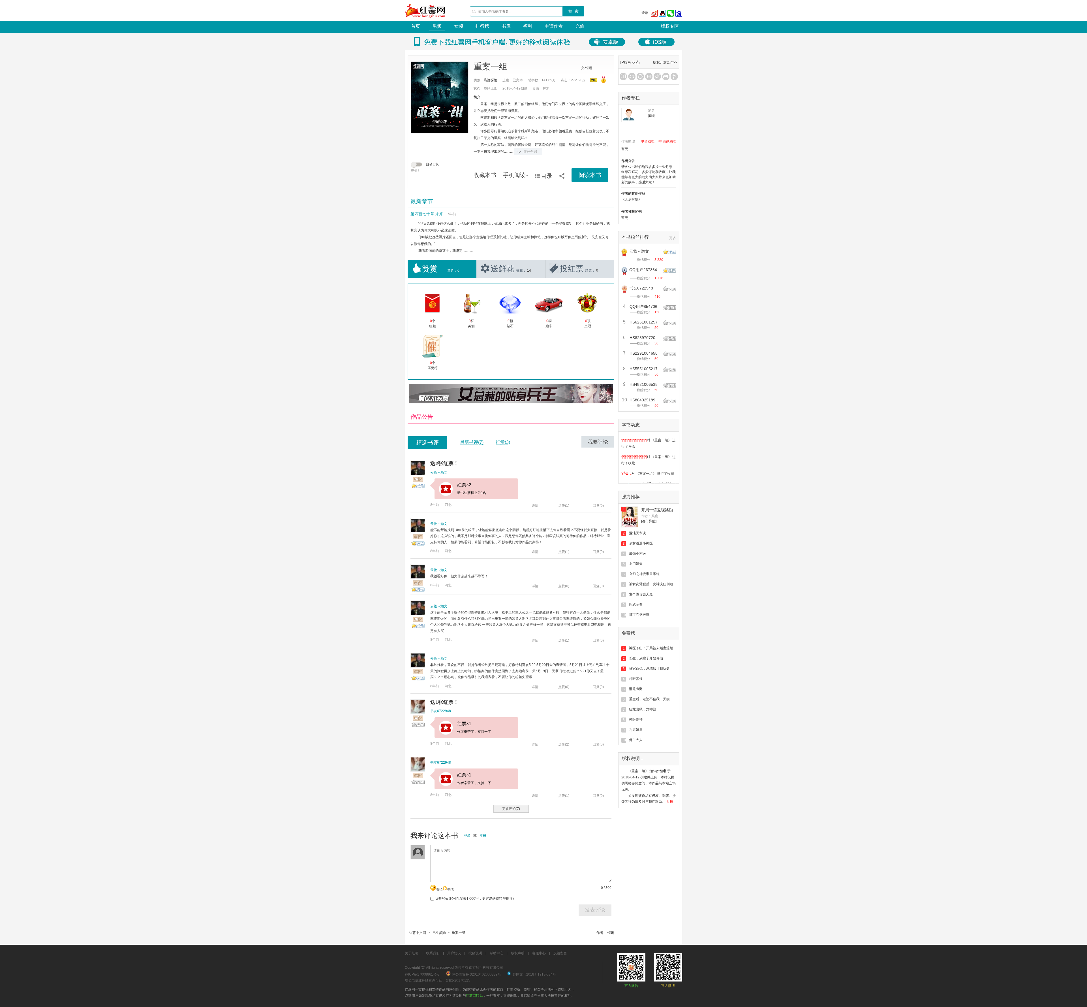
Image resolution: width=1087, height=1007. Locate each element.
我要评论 (598, 442)
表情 (439, 889)
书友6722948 (440, 711)
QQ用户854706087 (647, 306)
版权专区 (670, 26)
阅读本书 (590, 175)
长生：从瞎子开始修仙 (646, 658)
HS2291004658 (644, 353)
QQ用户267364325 (646, 269)
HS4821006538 (644, 384)
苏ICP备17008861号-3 (422, 974)
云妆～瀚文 (438, 472)
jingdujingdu (631, 469)
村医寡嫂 (636, 679)
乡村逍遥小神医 (641, 543)
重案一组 (458, 933)
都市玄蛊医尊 (639, 615)
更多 (672, 238)
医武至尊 (636, 604)
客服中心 (539, 953)
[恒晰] (628, 115)
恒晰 (610, 933)
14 (529, 270)
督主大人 (636, 740)
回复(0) (598, 506)
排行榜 (482, 26)
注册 (483, 836)
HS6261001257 (644, 322)
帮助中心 (496, 953)
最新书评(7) (471, 442)
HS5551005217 (644, 369)
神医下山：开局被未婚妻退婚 (651, 648)
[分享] (562, 174)
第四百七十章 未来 (426, 214)
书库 (506, 26)
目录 (546, 176)
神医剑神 (636, 719)
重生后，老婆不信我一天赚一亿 (653, 699)
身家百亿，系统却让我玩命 (649, 668)
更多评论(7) (511, 809)
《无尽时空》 (631, 199)
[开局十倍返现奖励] (629, 516)
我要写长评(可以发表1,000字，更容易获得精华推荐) (474, 898)
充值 (579, 26)
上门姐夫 (636, 564)
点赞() (563, 506)
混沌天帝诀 (637, 533)
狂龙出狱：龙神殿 (642, 709)
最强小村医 (637, 553)
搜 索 (573, 11)
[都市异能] (648, 521)
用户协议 (454, 953)
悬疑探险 (490, 80)
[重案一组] (439, 97)
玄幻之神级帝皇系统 (644, 574)
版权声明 (518, 953)
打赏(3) (503, 442)
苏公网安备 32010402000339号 (476, 974)
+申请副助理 (666, 141)
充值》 (416, 171)
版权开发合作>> (665, 62)
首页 (415, 26)
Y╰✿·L (626, 459)
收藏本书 (485, 175)
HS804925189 (642, 400)
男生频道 (439, 933)
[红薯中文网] (425, 20)
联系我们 (433, 953)
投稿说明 (475, 953)
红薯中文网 (417, 933)
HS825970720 (642, 337)
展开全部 (530, 152)
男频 (437, 26)
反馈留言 (560, 953)
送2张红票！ (444, 463)
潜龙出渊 (636, 689)
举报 (669, 802)
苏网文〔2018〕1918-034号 (534, 974)
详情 (535, 506)
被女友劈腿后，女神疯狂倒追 (651, 584)
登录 (644, 13)
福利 (527, 26)
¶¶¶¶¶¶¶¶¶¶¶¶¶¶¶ (634, 442)
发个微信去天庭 (641, 594)
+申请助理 (646, 141)
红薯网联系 (474, 996)
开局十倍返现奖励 (657, 510)
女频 (458, 26)
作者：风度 (649, 516)
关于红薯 (411, 953)
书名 (450, 889)
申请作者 (554, 26)
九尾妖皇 (636, 730)
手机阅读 (514, 175)
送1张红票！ (444, 702)
